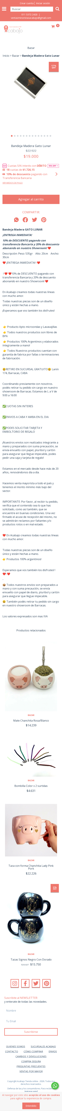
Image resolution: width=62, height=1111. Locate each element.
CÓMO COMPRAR (33, 1051)
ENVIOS (53, 1051)
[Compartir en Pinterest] (43, 220)
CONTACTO (11, 1051)
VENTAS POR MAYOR (31, 1071)
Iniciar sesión (43, 3)
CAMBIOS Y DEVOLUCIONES (31, 1056)
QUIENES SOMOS (15, 1046)
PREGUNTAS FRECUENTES (31, 1066)
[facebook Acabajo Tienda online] (25, 983)
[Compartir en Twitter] (34, 220)
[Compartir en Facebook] (25, 220)
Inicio (6, 56)
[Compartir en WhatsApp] (17, 220)
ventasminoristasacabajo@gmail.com (31, 17)
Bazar (15, 56)
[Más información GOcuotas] (53, 166)
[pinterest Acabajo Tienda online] (46, 983)
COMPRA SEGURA (31, 1061)
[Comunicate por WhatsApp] (55, 1085)
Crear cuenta (27, 3)
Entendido (31, 1105)
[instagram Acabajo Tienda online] (15, 983)
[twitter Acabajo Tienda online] (36, 983)
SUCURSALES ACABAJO (43, 1046)
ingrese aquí (31, 1091)
